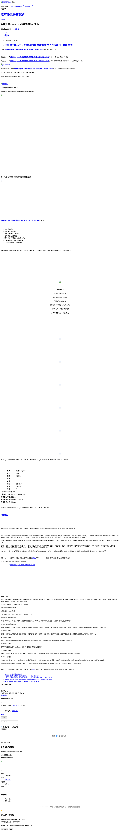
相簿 (6, 32)
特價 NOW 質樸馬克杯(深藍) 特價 (13, 674)
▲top (2, 714)
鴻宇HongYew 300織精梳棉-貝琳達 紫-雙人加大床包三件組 (24, 49)
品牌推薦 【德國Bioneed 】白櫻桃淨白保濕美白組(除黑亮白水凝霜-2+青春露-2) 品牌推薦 (28, 679)
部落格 (6, 35)
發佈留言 (4, 729)
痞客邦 (15, 705)
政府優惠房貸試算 (13, 14)
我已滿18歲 (5, 829)
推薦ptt (34, 669)
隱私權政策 (71, 807)
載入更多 (4, 717)
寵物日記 (15, 711)
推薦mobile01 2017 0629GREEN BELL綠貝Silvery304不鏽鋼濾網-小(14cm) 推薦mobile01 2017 (29, 677)
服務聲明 (77, 807)
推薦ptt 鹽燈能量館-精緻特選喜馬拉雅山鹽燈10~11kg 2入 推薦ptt (21, 681)
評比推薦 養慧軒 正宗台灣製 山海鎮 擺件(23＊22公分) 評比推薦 (21, 676)
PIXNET (46, 807)
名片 (6, 37)
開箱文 (34, 558)
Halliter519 (4, 695)
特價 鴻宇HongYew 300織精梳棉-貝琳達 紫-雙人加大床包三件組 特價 (38, 45)
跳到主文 (4, 19)
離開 (11, 829)
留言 (19, 705)
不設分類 (16, 29)
